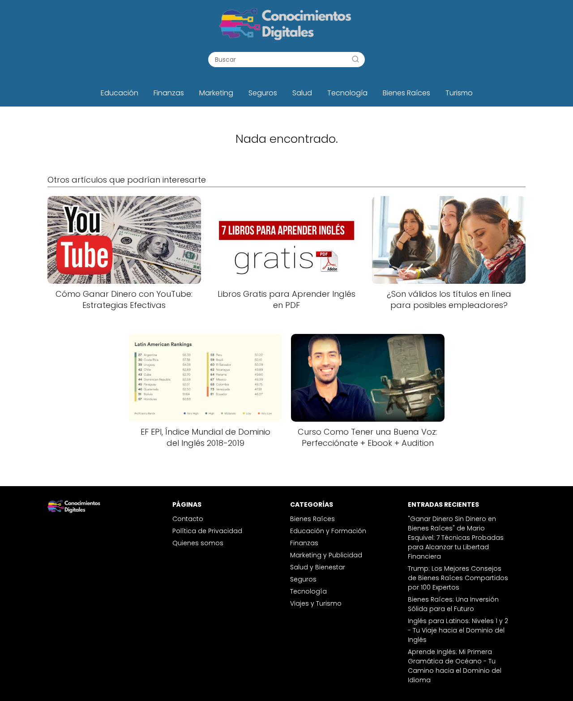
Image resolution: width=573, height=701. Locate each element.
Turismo (459, 93)
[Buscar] (355, 59)
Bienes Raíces (406, 93)
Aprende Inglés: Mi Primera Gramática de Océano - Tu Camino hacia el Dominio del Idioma (454, 665)
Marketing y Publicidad (326, 555)
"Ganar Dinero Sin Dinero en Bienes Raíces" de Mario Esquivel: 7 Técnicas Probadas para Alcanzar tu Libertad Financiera (456, 537)
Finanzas (169, 93)
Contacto (187, 518)
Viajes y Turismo (316, 603)
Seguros (262, 93)
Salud (302, 93)
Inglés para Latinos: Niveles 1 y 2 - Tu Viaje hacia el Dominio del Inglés (458, 630)
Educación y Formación (328, 530)
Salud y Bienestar (317, 567)
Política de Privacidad (207, 530)
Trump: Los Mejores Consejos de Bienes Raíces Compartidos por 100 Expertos (458, 578)
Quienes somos (197, 543)
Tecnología (347, 93)
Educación (119, 93)
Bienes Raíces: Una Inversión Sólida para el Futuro (453, 604)
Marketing (216, 93)
